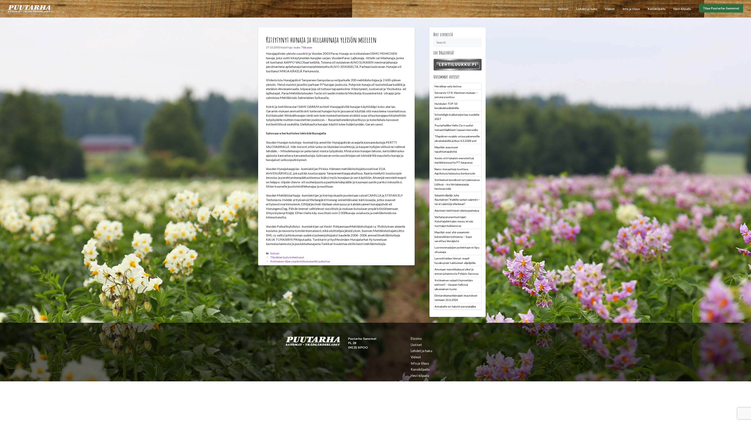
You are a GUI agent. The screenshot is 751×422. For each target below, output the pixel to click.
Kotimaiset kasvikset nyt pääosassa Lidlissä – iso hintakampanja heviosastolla (457, 184)
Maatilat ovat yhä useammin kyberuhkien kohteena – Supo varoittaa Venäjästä (453, 237)
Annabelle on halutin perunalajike (455, 306)
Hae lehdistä (443, 34)
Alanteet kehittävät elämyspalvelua (457, 210)
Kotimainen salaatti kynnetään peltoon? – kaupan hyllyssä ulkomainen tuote (454, 285)
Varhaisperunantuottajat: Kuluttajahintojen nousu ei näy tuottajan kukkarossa (454, 221)
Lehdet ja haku (587, 9)
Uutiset (563, 9)
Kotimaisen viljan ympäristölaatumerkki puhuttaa (300, 261)
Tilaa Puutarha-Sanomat (721, 8)
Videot (610, 9)
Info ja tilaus (631, 9)
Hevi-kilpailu (682, 9)
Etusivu (544, 9)
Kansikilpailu (657, 9)
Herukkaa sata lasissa (448, 86)
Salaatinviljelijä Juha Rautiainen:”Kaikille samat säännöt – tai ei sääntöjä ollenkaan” (457, 200)
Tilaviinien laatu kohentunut (287, 257)
